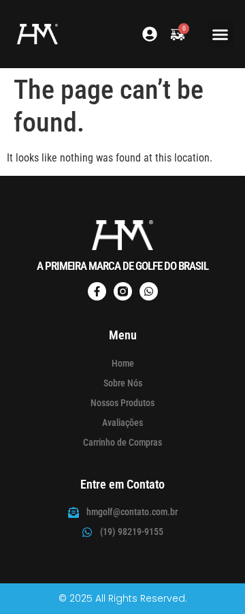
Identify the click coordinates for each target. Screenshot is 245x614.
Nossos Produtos (122, 402)
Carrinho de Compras (122, 442)
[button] (220, 34)
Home (123, 363)
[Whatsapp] (149, 291)
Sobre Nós (122, 383)
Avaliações (122, 422)
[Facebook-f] (97, 291)
